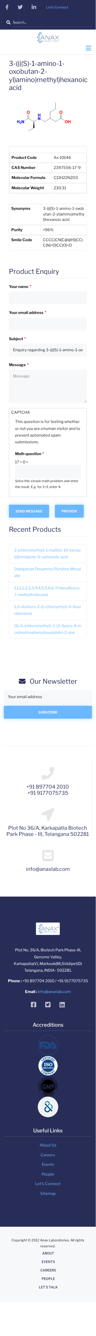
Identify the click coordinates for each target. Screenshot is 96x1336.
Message (17, 365)
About (48, 1253)
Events (48, 1164)
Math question (28, 454)
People (48, 1174)
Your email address (26, 312)
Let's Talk (48, 1287)
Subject (16, 339)
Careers (48, 1155)
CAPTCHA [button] (20, 412)
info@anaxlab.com (54, 991)
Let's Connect (48, 1183)
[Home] (47, 39)
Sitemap (48, 1193)
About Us (48, 1145)
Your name (18, 286)
